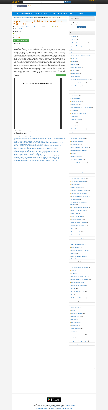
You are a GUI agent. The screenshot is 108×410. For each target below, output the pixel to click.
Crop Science (74, 116)
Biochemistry (74, 70)
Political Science (74, 301)
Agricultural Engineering (76, 46)
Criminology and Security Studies (78, 113)
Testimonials (39, 408)
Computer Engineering (76, 101)
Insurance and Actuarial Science (78, 210)
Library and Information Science (78, 225)
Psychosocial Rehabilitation (77, 313)
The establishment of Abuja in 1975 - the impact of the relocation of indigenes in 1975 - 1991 (35, 160)
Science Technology (75, 328)
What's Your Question (26, 13)
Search (68, 2)
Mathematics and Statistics (77, 235)
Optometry (73, 270)
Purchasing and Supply (76, 322)
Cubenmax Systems (70, 405)
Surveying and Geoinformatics (78, 334)
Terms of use (61, 408)
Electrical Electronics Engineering (78, 129)
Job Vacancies (80, 13)
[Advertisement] (61, 8)
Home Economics (75, 184)
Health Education (75, 175)
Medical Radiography (76, 247)
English (72, 132)
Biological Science (75, 73)
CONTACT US (61, 404)
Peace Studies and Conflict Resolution (79, 276)
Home (17, 13)
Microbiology (74, 253)
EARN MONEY (40, 404)
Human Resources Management (78, 193)
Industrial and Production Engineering (79, 196)
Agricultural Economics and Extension (79, 42)
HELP (73, 404)
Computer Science (75, 104)
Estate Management (75, 144)
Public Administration (75, 316)
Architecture (73, 61)
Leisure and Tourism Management (79, 222)
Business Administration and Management (80, 79)
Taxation (73, 338)
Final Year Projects (62, 13)
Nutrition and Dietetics (76, 264)
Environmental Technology (77, 141)
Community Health (75, 95)
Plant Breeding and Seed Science (78, 298)
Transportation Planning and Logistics (79, 341)
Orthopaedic (73, 273)
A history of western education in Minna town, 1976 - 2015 (27, 154)
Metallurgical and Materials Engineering (80, 250)
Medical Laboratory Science (77, 244)
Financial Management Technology (79, 150)
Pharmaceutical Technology (77, 282)
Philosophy (73, 288)
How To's (72, 13)
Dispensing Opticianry (76, 119)
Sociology (73, 331)
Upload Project (81, 27)
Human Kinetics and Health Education (79, 190)
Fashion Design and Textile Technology (80, 147)
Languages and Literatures (77, 219)
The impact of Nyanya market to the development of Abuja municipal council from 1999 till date (36, 151)
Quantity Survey (74, 325)
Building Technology (75, 76)
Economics (73, 122)
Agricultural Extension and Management (80, 49)
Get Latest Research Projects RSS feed (54, 407)
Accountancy (74, 36)
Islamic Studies (74, 213)
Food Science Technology (77, 159)
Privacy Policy (53, 408)
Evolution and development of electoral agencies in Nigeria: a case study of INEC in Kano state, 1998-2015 (39, 142)
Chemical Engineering (76, 86)
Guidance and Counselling (77, 172)
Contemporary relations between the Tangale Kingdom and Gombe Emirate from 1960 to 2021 (36, 153)
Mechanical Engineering (76, 238)
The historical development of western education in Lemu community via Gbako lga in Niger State (37, 157)
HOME (34, 404)
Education (73, 126)
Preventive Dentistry (75, 304)
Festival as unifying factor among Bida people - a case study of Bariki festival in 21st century (35, 148)
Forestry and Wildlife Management (79, 162)
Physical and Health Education (78, 291)
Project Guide (38, 13)
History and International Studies (25, 17)
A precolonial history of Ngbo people (22, 136)
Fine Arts (73, 153)
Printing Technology (75, 307)
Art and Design (74, 64)
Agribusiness (74, 39)
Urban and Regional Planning (77, 344)
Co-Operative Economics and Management (81, 107)
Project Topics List (49, 13)
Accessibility (68, 408)
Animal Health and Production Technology (80, 55)
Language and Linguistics (77, 216)
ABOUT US (68, 404)
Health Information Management (78, 178)
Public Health (74, 319)
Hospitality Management (76, 187)
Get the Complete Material (22, 40)
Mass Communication (76, 232)
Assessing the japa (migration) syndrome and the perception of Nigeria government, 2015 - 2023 (36, 158)
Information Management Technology (79, 207)
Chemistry (73, 89)
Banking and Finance (76, 67)
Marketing (73, 228)
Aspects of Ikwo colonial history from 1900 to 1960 (26, 150)
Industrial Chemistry (75, 199)
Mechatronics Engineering (77, 241)
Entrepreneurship (75, 135)
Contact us (46, 408)
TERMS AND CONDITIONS (51, 404)
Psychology (73, 310)
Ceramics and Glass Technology (78, 82)
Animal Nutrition (74, 58)
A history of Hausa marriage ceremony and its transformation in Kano (30, 144)
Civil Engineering (75, 92)
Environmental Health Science (78, 138)
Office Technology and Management (79, 267)
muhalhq (20, 28)
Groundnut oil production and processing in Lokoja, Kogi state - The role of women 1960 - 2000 (36, 156)
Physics (72, 294)
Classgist (15, 1)
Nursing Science (74, 261)
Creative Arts (74, 110)
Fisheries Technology (76, 156)
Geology (73, 169)
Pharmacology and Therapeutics (78, 285)
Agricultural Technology (76, 52)
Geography (73, 165)
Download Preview (62, 75)
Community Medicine (76, 98)
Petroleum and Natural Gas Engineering (80, 279)
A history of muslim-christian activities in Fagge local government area (30, 141)
